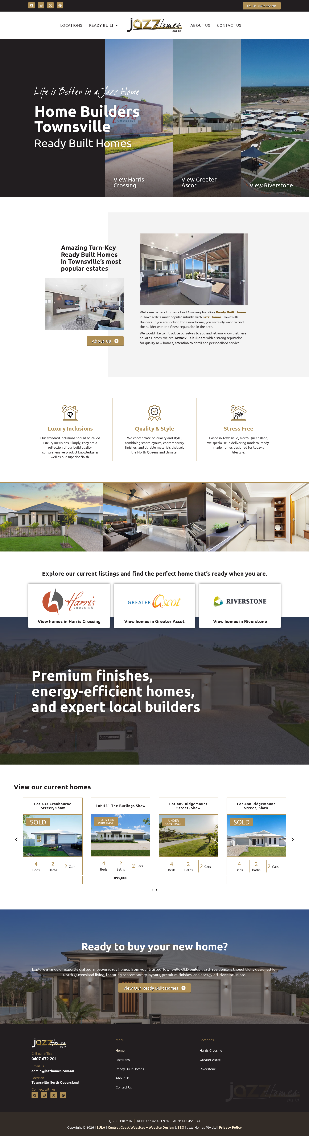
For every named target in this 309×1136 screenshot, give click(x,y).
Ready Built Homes (130, 1069)
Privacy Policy (230, 1127)
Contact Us (124, 1087)
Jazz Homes (212, 317)
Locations (123, 1059)
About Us (122, 1078)
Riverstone (208, 1069)
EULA (100, 1127)
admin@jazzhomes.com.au (53, 1070)
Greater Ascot (210, 1059)
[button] (16, 839)
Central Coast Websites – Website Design (141, 1127)
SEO (181, 1127)
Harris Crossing (211, 1050)
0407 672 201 (44, 1058)
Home (120, 1050)
